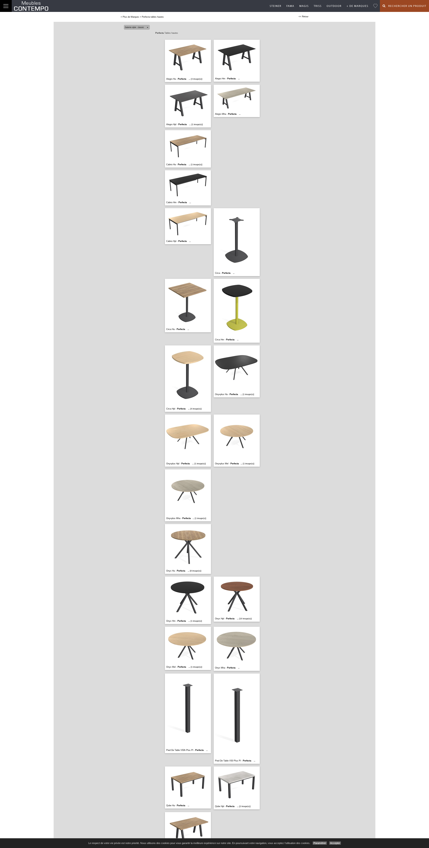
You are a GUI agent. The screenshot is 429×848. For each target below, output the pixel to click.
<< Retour (303, 16)
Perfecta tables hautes (153, 17)
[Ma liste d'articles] (375, 6)
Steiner (275, 6)
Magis (304, 6)
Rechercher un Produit (406, 6)
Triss (318, 6)
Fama (290, 6)
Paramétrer (320, 843)
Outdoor (334, 6)
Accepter (335, 843)
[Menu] (6, 6)
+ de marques (357, 6)
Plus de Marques (131, 17)
